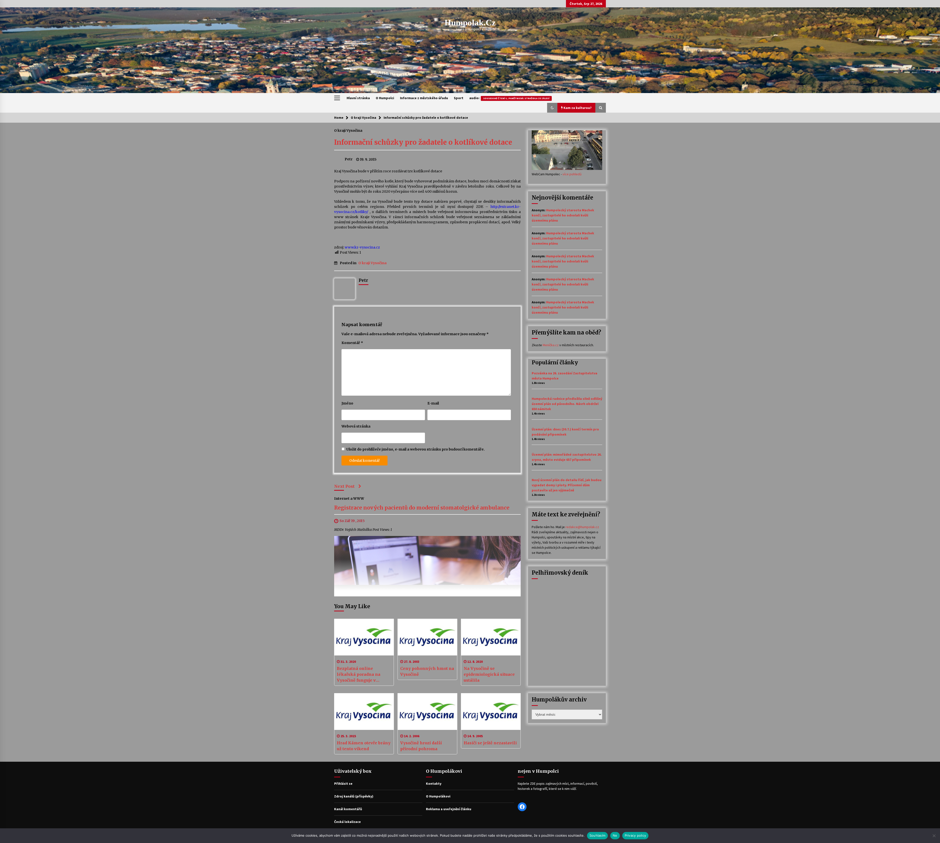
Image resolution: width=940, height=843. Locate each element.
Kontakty (433, 783)
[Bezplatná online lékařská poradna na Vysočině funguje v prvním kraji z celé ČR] (364, 637)
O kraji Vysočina (348, 130)
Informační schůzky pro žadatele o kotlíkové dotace (423, 142)
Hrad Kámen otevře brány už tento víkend (363, 745)
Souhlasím (597, 835)
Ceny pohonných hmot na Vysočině (427, 671)
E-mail (433, 403)
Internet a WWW (349, 498)
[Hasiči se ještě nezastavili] (491, 711)
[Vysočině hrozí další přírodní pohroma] (427, 711)
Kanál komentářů (348, 809)
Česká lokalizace (347, 821)
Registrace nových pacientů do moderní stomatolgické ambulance (421, 508)
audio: (509, 98)
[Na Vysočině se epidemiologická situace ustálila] (491, 637)
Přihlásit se (343, 783)
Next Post (344, 486)
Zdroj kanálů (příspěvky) (353, 796)
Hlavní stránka (358, 98)
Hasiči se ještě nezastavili (490, 742)
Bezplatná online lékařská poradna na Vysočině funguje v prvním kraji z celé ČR (360, 674)
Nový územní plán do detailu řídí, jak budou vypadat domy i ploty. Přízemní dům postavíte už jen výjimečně (566, 485)
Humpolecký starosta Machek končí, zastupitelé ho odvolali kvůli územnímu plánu (563, 215)
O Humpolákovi (438, 796)
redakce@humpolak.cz (582, 527)
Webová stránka (355, 426)
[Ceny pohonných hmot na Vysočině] (427, 637)
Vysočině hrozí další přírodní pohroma (421, 745)
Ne (615, 835)
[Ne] (933, 835)
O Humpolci (385, 98)
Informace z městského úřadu (424, 98)
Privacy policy (635, 835)
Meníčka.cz (551, 345)
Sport (458, 98)
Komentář (352, 343)
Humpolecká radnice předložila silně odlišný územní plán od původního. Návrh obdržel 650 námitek (567, 403)
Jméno (347, 403)
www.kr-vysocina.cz (362, 247)
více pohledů (572, 174)
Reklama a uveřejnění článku (448, 809)
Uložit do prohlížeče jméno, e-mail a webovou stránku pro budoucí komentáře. (415, 449)
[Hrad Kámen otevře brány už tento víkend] (364, 711)
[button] (552, 108)
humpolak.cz (470, 22)
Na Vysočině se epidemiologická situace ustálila (489, 674)
